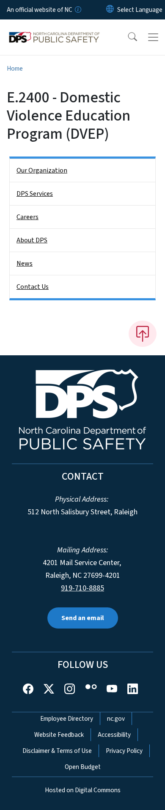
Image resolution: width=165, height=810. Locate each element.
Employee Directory (66, 718)
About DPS (31, 240)
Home (15, 68)
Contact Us (32, 286)
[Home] (54, 29)
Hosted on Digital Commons (83, 790)
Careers (27, 217)
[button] (127, 37)
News (24, 263)
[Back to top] (143, 334)
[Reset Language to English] (110, 9)
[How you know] (77, 9)
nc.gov (116, 718)
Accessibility (114, 734)
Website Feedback (59, 734)
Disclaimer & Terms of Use (57, 750)
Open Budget (83, 767)
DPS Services (34, 193)
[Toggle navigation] (153, 37)
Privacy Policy (124, 750)
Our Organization (41, 170)
